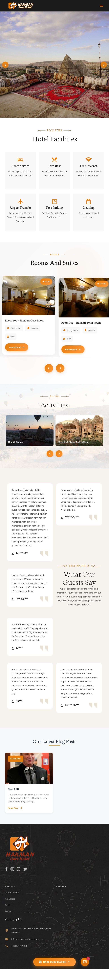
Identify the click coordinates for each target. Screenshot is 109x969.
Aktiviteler (10, 898)
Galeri (7, 905)
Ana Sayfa (10, 886)
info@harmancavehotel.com (24, 939)
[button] (5, 65)
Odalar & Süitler (12, 892)
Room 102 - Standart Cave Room (22, 320)
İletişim (8, 911)
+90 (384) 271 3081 (19, 945)
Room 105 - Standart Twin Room (79, 322)
